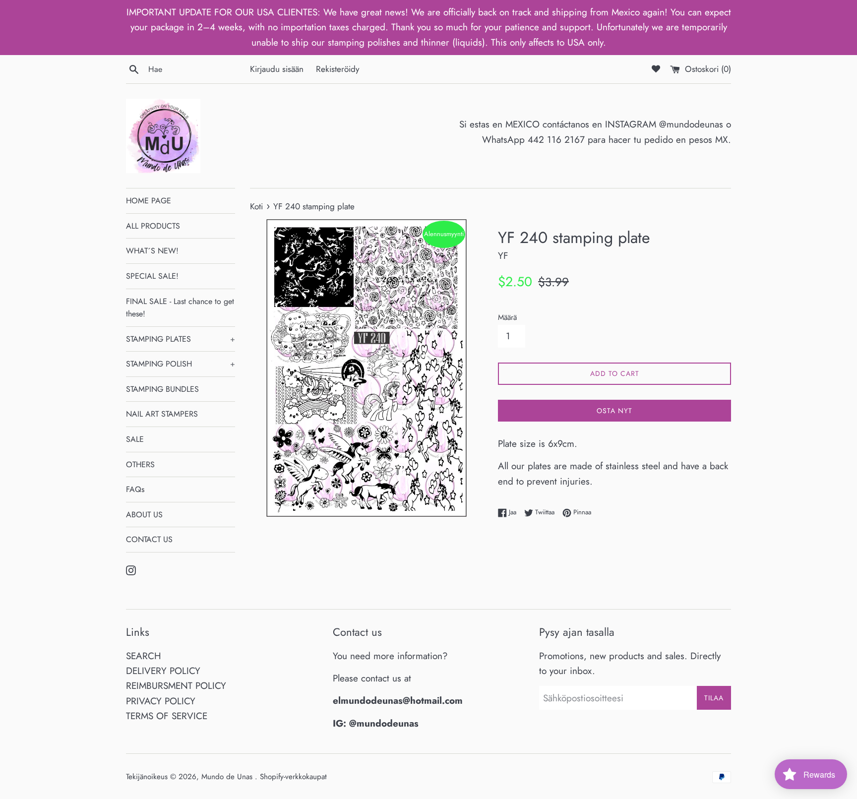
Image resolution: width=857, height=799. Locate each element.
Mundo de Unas (228, 776)
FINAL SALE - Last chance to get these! (180, 308)
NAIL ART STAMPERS (162, 414)
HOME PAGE (148, 200)
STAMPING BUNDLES (162, 389)
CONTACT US (149, 539)
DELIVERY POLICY (163, 670)
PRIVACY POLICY (160, 701)
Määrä (507, 317)
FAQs (135, 489)
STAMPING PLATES (180, 339)
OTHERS (140, 464)
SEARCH (143, 656)
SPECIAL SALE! (152, 276)
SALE (135, 439)
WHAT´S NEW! (152, 250)
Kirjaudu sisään (277, 69)
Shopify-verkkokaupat (293, 776)
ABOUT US (144, 514)
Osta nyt (614, 411)
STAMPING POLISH (180, 363)
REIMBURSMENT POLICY (176, 685)
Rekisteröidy (338, 69)
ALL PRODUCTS (153, 226)
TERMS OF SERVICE (166, 716)
